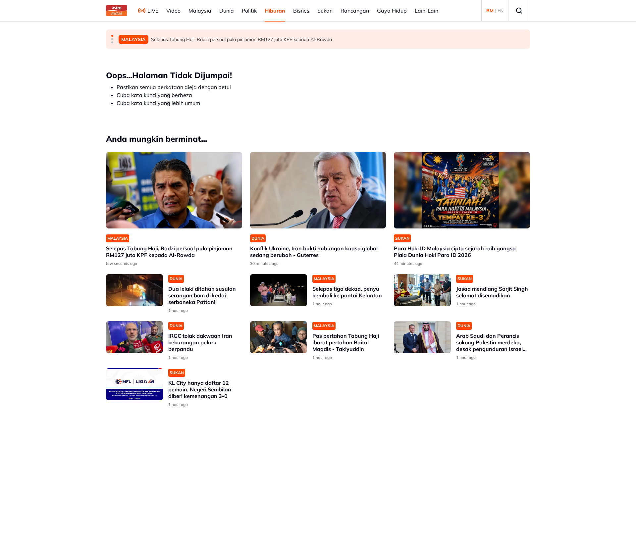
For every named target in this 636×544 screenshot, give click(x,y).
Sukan (325, 10)
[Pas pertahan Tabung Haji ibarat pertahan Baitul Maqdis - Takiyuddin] (278, 337)
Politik (249, 10)
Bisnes (301, 10)
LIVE (152, 10)
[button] (112, 36)
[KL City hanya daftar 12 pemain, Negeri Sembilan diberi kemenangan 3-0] (134, 384)
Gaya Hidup (392, 10)
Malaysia (199, 10)
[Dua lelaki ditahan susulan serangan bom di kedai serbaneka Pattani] (134, 290)
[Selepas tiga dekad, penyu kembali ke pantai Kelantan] (278, 290)
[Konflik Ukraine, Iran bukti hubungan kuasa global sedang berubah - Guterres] (318, 190)
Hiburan (275, 10)
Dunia (226, 10)
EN (501, 11)
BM (490, 11)
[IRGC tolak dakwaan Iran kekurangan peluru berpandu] (134, 337)
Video (173, 10)
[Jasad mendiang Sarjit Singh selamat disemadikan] (422, 290)
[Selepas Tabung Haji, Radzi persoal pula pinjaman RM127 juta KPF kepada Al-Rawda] (174, 190)
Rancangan (355, 10)
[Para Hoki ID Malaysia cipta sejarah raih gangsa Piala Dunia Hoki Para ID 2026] (462, 190)
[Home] (116, 10)
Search (519, 10)
